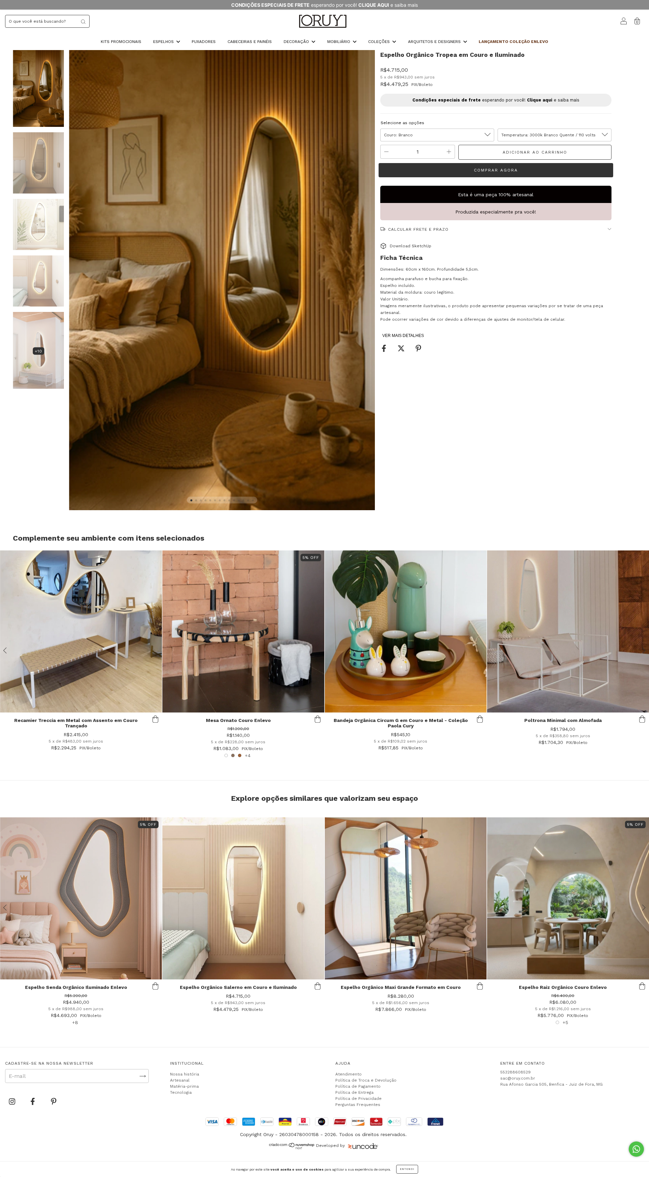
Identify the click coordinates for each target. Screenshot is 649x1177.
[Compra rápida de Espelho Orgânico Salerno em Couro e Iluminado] (317, 986)
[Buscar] (83, 21)
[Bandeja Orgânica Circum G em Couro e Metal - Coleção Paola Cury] (406, 631)
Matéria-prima (184, 1086)
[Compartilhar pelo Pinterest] (418, 348)
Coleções (379, 41)
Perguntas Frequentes (357, 1104)
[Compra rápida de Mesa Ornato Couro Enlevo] (317, 719)
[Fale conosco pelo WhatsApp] (636, 1149)
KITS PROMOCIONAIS (121, 41)
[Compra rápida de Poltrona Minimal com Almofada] (642, 719)
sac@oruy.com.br (517, 1078)
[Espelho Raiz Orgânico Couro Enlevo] (568, 898)
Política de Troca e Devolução (365, 1080)
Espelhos (164, 41)
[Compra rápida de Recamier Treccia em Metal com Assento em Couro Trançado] (155, 719)
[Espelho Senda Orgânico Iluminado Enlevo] (81, 898)
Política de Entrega (354, 1092)
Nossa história (184, 1074)
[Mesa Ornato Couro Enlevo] (243, 631)
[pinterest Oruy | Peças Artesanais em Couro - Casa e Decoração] (54, 1102)
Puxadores (204, 41)
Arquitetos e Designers (435, 41)
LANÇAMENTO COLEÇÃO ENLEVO (513, 41)
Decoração (297, 41)
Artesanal (180, 1080)
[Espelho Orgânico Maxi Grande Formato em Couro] (406, 898)
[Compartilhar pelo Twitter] (402, 348)
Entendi (407, 1169)
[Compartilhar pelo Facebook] (384, 348)
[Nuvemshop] (292, 1148)
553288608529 (515, 1072)
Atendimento (348, 1074)
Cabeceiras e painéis (249, 41)
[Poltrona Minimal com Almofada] (568, 631)
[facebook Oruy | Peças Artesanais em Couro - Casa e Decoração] (33, 1102)
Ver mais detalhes (403, 335)
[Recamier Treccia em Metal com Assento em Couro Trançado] (81, 631)
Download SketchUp (410, 246)
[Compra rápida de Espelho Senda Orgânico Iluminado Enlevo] (155, 986)
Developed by (330, 1145)
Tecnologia (181, 1092)
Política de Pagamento (358, 1086)
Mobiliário (339, 41)
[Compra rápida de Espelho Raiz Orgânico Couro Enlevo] (642, 986)
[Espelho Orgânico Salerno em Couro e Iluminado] (243, 898)
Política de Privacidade (358, 1098)
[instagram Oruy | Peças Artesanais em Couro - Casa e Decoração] (13, 1102)
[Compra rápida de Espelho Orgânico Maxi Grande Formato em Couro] (480, 986)
